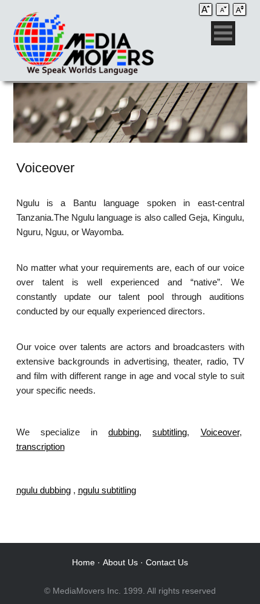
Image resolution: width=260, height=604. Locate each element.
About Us (120, 562)
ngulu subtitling (107, 490)
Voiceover (220, 432)
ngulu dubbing (43, 490)
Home (83, 562)
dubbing (123, 432)
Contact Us (167, 562)
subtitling (169, 432)
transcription (40, 446)
